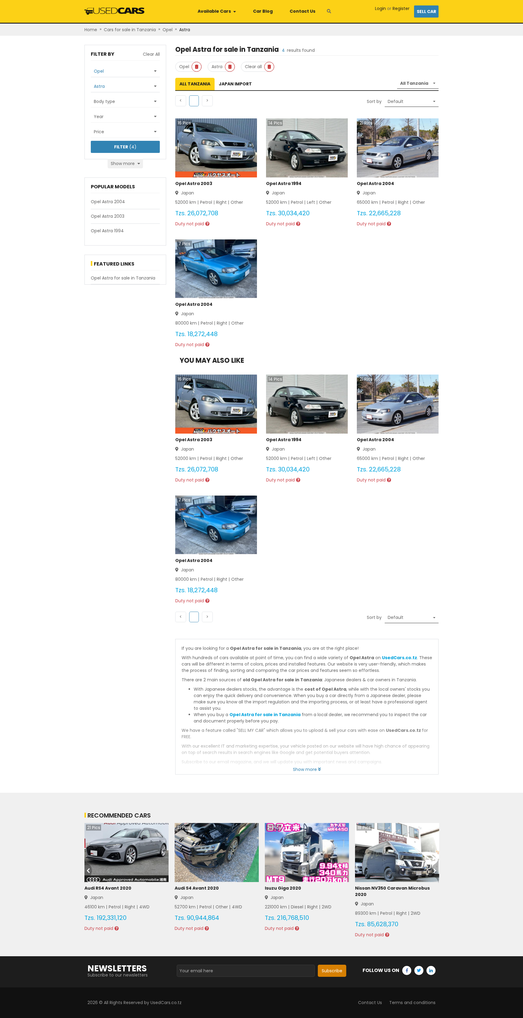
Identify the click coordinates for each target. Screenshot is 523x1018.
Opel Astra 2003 (193, 183)
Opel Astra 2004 (375, 183)
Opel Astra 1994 (283, 183)
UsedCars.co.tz (399, 658)
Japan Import (235, 84)
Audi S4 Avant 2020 (197, 888)
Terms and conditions (412, 1003)
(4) (125, 147)
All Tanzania (194, 84)
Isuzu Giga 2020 (283, 888)
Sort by (374, 101)
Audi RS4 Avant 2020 (107, 888)
